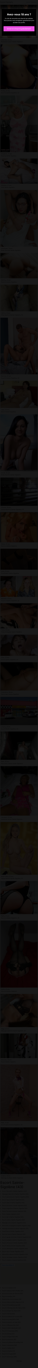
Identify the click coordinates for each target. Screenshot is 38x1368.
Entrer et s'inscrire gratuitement (19, 29)
